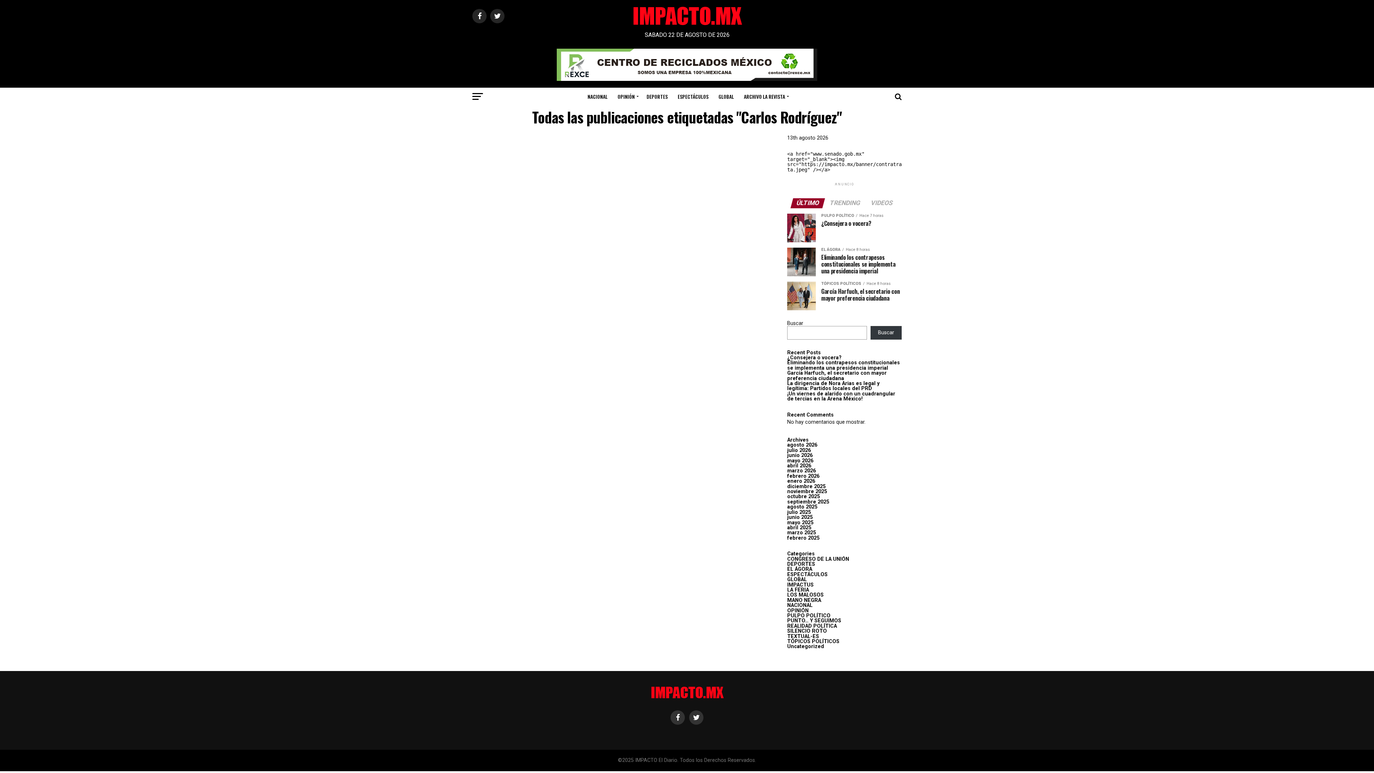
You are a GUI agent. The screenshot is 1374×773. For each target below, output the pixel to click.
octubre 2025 (803, 497)
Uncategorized (805, 646)
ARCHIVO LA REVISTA (764, 96)
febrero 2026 (803, 476)
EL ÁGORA (799, 569)
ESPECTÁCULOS (693, 96)
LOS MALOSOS (805, 595)
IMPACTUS (800, 585)
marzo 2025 (801, 533)
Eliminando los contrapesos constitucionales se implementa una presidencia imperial (843, 365)
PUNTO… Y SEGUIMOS (814, 621)
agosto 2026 (802, 445)
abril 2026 (799, 466)
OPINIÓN (626, 96)
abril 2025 (799, 528)
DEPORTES (657, 96)
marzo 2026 (801, 471)
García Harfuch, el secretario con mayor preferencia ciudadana (837, 375)
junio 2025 (800, 517)
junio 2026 (800, 455)
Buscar (795, 323)
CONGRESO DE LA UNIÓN (818, 559)
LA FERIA (798, 590)
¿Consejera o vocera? (814, 358)
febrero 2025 (803, 538)
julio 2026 (799, 450)
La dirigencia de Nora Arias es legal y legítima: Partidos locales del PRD (833, 386)
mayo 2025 (800, 523)
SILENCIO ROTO (807, 631)
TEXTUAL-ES (803, 636)
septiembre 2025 (808, 502)
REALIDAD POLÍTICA (812, 626)
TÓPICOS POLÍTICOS (813, 641)
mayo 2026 (800, 461)
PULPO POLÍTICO (808, 616)
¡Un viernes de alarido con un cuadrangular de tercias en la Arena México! (841, 396)
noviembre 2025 (807, 491)
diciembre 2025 (806, 486)
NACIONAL (598, 96)
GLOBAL (726, 96)
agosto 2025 (802, 507)
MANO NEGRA (804, 600)
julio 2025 (799, 512)
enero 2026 (801, 481)
